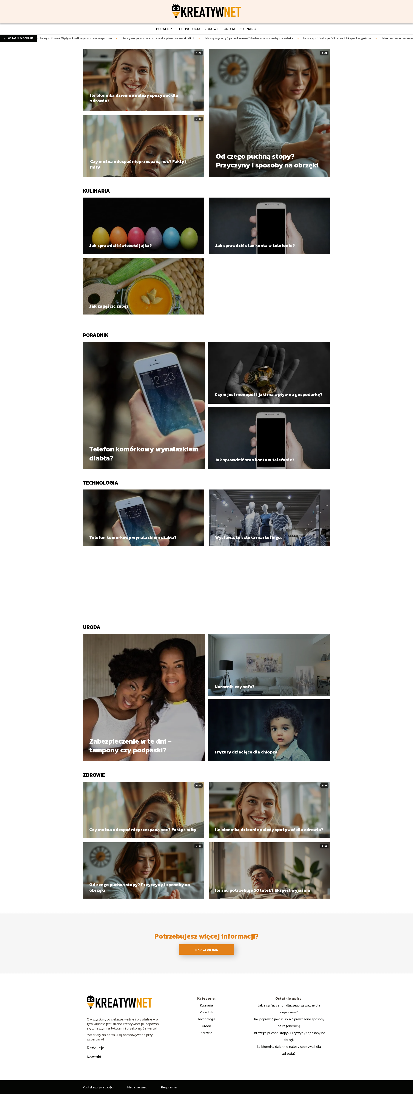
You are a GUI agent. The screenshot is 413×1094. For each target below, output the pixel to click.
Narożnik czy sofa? (234, 686)
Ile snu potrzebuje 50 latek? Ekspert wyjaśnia (259, 38)
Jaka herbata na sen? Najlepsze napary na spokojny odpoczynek (352, 38)
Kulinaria (96, 191)
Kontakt (94, 1057)
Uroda (91, 627)
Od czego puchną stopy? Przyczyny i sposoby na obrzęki (267, 161)
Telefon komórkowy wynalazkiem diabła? (143, 454)
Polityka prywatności (98, 1087)
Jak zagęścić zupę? (109, 306)
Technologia (100, 482)
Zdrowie (94, 775)
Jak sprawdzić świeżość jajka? (120, 245)
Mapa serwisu (137, 1087)
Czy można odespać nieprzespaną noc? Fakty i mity (138, 164)
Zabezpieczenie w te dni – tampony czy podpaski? (130, 746)
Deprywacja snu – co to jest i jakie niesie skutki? (79, 38)
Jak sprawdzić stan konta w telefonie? (255, 245)
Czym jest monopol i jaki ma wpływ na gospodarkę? (268, 394)
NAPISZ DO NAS (206, 950)
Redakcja (95, 1048)
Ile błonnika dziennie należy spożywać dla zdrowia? (134, 98)
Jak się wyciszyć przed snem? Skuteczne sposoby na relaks (170, 38)
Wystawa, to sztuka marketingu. (248, 537)
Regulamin (169, 1087)
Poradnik (95, 335)
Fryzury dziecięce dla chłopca (246, 752)
